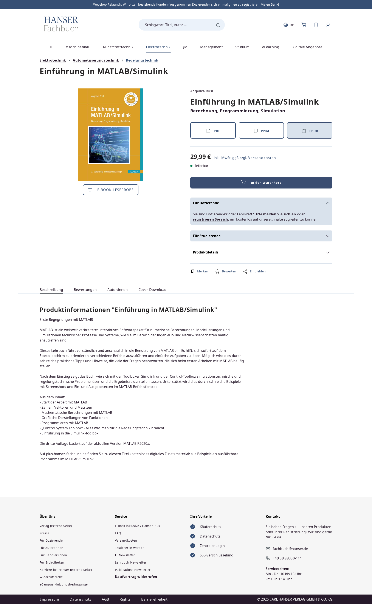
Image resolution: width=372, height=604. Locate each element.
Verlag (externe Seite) (56, 526)
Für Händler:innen (53, 555)
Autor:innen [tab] (117, 289)
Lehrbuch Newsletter (130, 562)
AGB (105, 599)
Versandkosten (262, 157)
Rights (125, 599)
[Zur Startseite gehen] (61, 23)
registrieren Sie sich (210, 219)
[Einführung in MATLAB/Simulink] (110, 134)
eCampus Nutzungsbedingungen (65, 584)
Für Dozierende (206, 203)
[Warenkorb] (304, 24)
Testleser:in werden (129, 548)
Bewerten (229, 271)
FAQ (118, 533)
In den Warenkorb (266, 183)
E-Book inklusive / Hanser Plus (137, 526)
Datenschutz (80, 599)
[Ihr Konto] (328, 24)
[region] (110, 134)
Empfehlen (258, 271)
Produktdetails (206, 252)
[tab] (51, 290)
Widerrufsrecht (51, 577)
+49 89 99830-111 (287, 558)
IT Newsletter (125, 555)
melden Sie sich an (279, 214)
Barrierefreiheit (154, 599)
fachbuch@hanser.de (290, 548)
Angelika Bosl (201, 91)
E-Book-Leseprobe (115, 189)
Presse (45, 533)
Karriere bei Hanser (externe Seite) (66, 570)
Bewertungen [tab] (85, 289)
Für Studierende (206, 235)
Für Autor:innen (51, 548)
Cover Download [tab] (152, 289)
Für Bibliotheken (52, 562)
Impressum (49, 599)
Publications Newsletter (132, 570)
